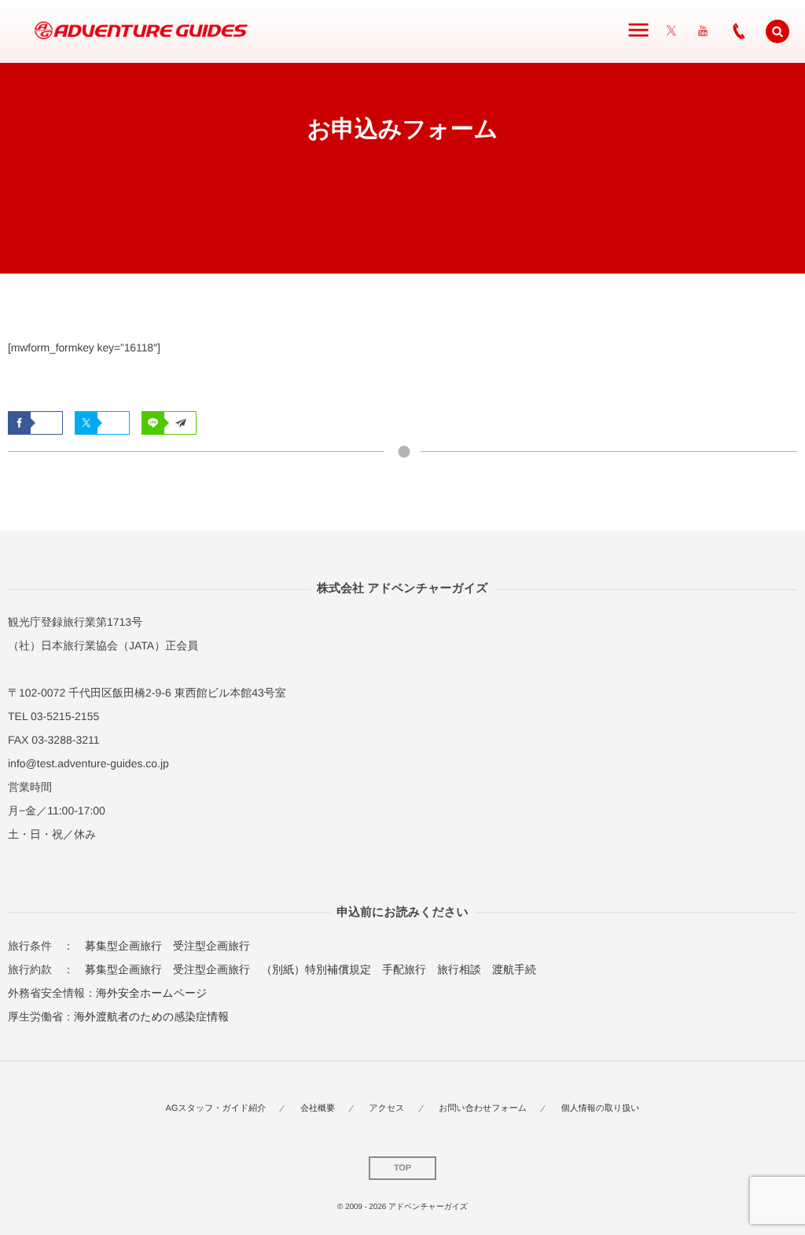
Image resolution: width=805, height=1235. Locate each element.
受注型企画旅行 (211, 945)
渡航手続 (514, 969)
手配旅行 (404, 969)
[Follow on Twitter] (671, 31)
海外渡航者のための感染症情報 (151, 1016)
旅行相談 (459, 969)
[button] (777, 31)
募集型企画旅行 (123, 945)
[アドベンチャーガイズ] (136, 31)
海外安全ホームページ (151, 993)
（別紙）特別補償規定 (316, 969)
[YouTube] (703, 31)
